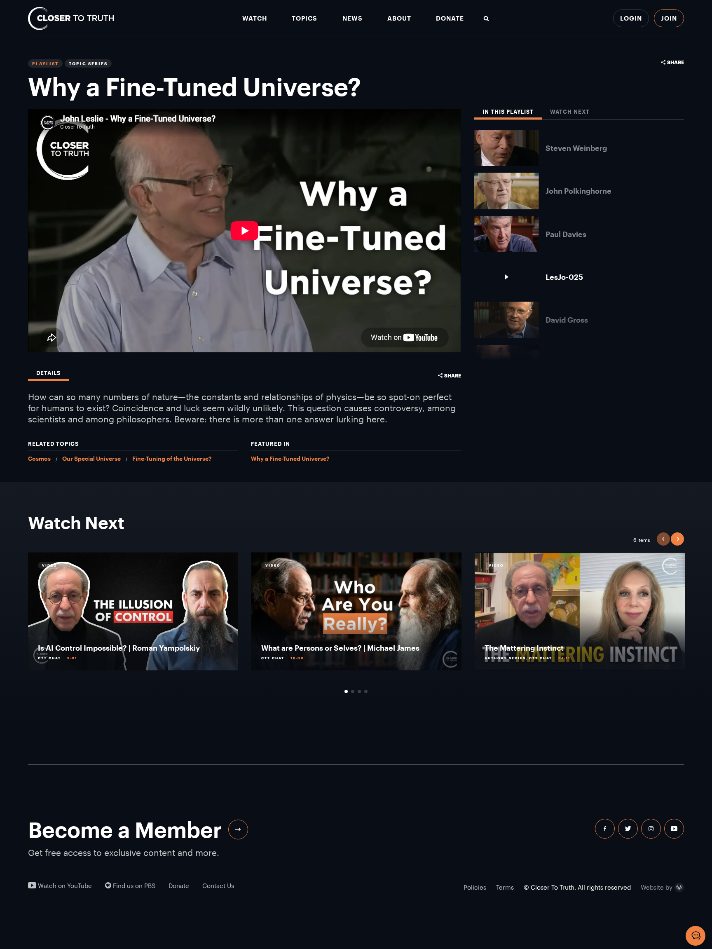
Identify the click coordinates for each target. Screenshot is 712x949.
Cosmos (39, 458)
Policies (475, 887)
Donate (450, 18)
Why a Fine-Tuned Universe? (290, 458)
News (352, 18)
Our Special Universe (91, 458)
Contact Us (218, 885)
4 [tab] (366, 691)
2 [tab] (352, 691)
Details (48, 373)
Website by (656, 887)
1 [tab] (346, 691)
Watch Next (570, 112)
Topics (304, 18)
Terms (505, 887)
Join (669, 18)
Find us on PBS (133, 885)
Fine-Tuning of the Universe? (171, 458)
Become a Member (125, 829)
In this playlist (508, 112)
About (399, 18)
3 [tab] (359, 691)
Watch (254, 18)
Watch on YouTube (64, 885)
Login (631, 18)
